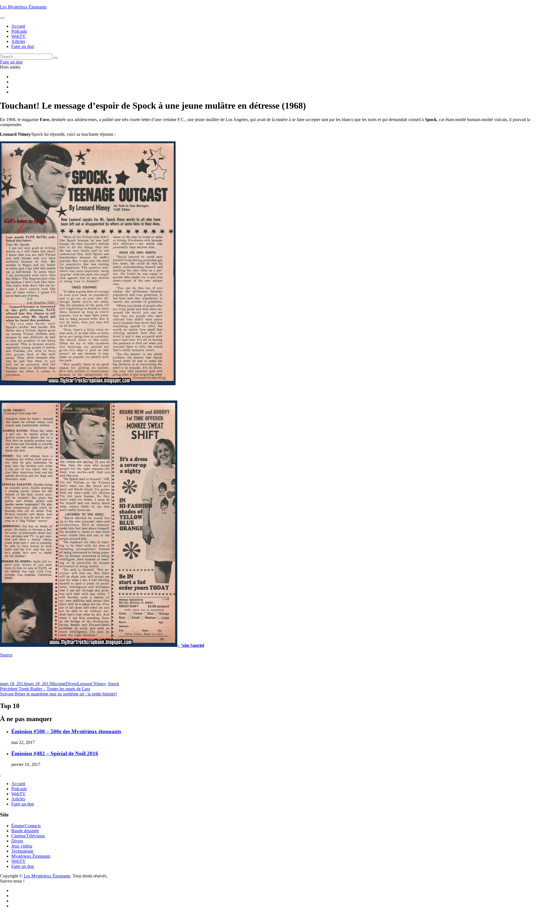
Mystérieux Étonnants (30, 856)
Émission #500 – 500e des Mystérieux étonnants (66, 731)
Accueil (18, 783)
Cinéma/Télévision (28, 835)
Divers (71, 683)
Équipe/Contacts (26, 825)
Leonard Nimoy (91, 683)
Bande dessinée (25, 830)
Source (6, 655)
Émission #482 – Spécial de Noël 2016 (54, 753)
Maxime (58, 683)
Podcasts (19, 788)
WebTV (18, 793)
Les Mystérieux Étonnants (23, 7)
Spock (113, 683)
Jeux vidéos (21, 846)
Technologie (22, 851)
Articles (18, 798)
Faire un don (22, 804)
